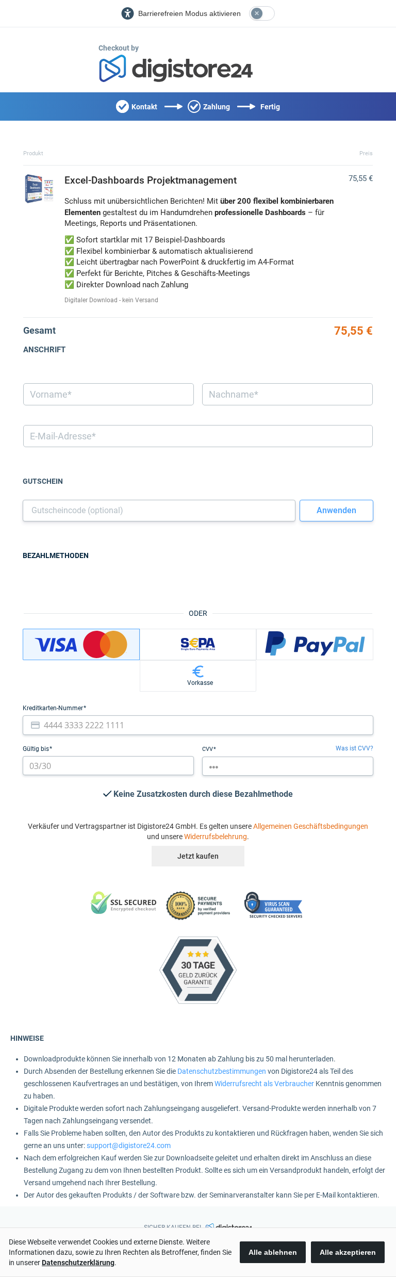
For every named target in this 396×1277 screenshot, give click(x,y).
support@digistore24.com (129, 1145)
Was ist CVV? (354, 748)
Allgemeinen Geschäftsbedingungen (310, 826)
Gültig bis (37, 748)
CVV (208, 749)
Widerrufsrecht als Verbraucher (264, 1083)
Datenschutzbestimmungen (221, 1071)
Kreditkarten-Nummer (54, 708)
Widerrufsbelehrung (215, 836)
